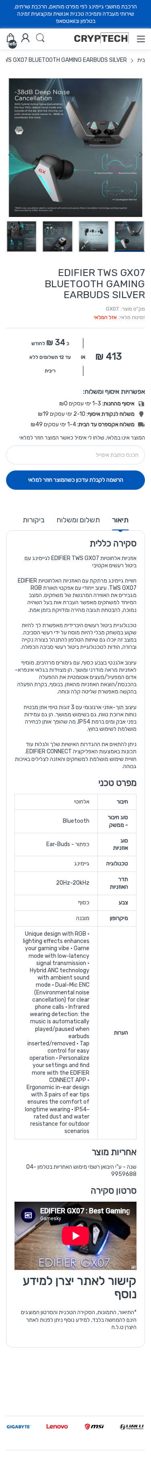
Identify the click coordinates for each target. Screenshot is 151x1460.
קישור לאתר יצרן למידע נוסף (80, 1287)
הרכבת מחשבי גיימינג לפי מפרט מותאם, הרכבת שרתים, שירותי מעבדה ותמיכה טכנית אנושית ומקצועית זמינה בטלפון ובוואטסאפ (75, 14)
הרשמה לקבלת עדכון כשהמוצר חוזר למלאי (75, 479)
